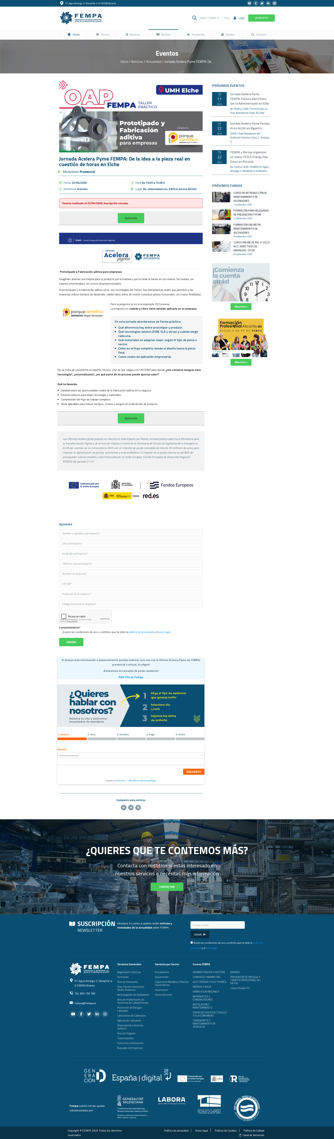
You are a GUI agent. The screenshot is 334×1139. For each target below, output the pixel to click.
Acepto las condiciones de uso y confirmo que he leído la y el (116, 632)
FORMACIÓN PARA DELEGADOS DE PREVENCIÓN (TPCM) (251, 213)
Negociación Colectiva (129, 972)
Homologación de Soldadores (133, 995)
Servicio (61, 749)
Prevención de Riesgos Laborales (129, 1009)
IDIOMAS (235, 972)
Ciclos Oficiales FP (240, 988)
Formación (123, 977)
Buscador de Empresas (130, 1048)
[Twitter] (89, 1014)
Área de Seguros (126, 1033)
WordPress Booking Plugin (143, 780)
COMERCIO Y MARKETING (206, 977)
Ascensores (161, 990)
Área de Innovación (127, 982)
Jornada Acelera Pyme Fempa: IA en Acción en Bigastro (250, 125)
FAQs (227, 18)
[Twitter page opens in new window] (262, 3)
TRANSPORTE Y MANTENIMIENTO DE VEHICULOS (204, 1023)
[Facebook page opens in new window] (255, 3)
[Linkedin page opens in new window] (268, 3)
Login (241, 18)
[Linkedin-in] (97, 1014)
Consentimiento (70, 627)
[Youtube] (73, 1014)
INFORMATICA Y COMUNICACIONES (203, 998)
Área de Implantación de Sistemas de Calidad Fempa (132, 1001)
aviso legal (164, 632)
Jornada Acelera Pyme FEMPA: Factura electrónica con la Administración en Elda (249, 99)
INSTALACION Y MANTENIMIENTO (202, 1006)
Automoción (162, 977)
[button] (131, 218)
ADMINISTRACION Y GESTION (209, 972)
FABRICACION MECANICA (206, 992)
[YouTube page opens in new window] (249, 3)
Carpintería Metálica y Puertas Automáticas (172, 983)
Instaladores (162, 972)
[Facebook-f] (81, 1014)
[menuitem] (73, 34)
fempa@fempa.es (85, 1003)
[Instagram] (105, 1014)
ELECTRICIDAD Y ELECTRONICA (209, 982)
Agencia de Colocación (129, 1020)
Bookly (121, 780)
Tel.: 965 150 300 (85, 993)
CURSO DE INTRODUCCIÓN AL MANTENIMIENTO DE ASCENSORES (250, 197)
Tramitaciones (125, 1038)
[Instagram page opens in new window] (274, 3)
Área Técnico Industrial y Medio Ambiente (130, 988)
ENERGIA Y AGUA (202, 987)
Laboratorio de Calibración (131, 1016)
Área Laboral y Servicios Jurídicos (130, 1026)
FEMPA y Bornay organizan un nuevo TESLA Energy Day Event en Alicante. (249, 157)
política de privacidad (141, 632)
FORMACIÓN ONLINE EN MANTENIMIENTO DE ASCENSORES (247, 229)
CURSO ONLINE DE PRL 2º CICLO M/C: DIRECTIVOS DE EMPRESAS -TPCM (251, 246)
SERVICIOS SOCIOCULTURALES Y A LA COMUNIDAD (210, 1014)
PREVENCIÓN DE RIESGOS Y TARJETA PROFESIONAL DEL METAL (245, 980)
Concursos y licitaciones (130, 1043)
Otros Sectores (163, 995)
